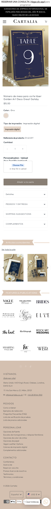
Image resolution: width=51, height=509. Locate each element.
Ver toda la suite (8, 249)
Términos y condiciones (13, 477)
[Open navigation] (4, 21)
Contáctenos (8, 461)
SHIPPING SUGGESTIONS (18, 214)
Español (15, 494)
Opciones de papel (11, 441)
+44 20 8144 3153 (35, 395)
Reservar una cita (10, 468)
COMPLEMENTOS (14, 224)
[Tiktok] (30, 366)
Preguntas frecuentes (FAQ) (15, 414)
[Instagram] (21, 366)
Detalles (10, 194)
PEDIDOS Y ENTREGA (17, 204)
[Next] (44, 56)
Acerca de (7, 464)
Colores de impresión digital (15, 447)
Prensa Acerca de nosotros (14, 471)
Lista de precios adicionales (15, 420)
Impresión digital (12, 129)
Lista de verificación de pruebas (17, 417)
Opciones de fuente (11, 431)
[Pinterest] (25, 366)
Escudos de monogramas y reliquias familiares (23, 434)
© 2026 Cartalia (10, 486)
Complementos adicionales (14, 450)
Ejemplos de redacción (13, 411)
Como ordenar (9, 407)
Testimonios (8, 474)
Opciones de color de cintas (15, 438)
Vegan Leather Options (13, 444)
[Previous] (7, 56)
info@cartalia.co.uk (14, 395)
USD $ (34, 494)
